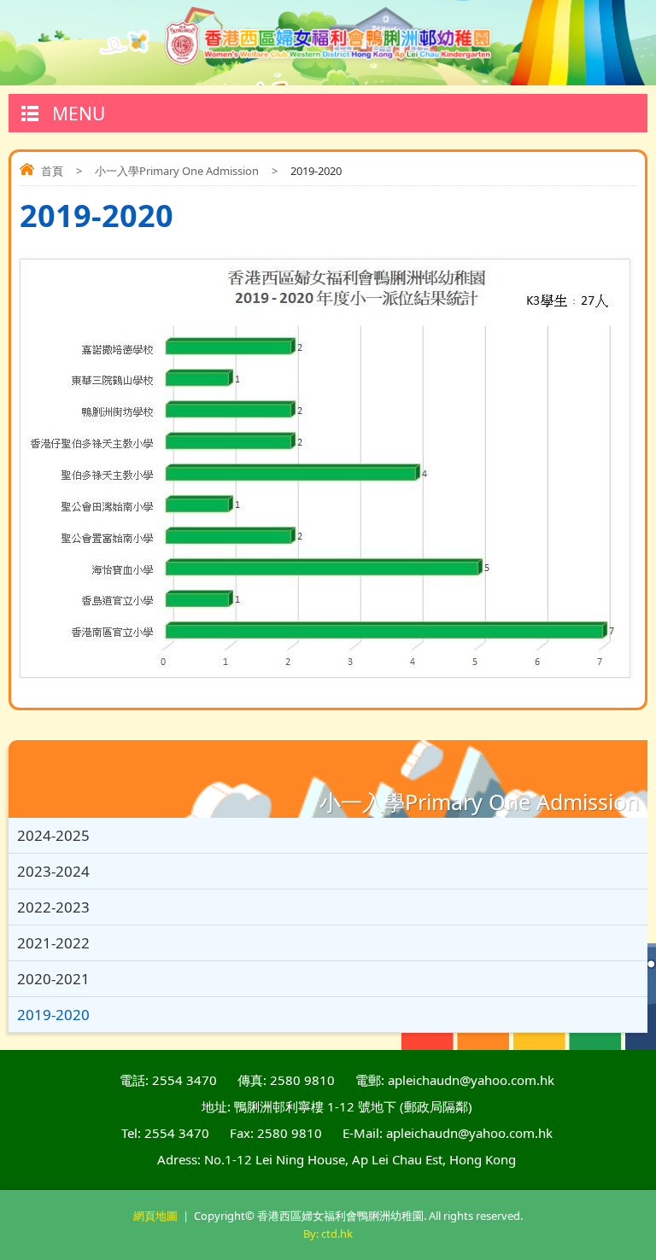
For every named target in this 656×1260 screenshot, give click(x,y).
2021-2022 (53, 943)
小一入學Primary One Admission (177, 170)
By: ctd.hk (328, 1233)
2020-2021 (53, 979)
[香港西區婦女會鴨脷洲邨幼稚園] (328, 42)
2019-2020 (53, 1014)
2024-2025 (53, 835)
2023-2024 (53, 871)
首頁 (52, 170)
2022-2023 (53, 907)
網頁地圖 (155, 1215)
